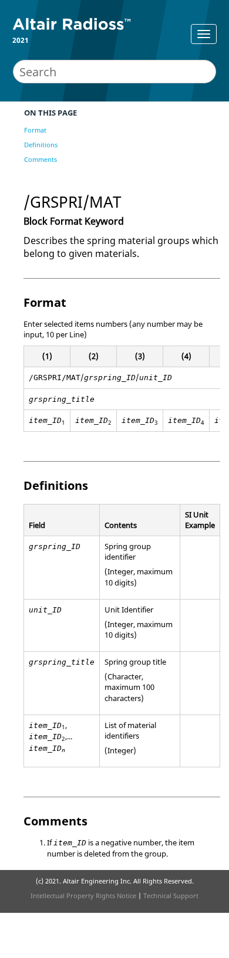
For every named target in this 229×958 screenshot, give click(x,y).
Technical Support (170, 895)
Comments (40, 159)
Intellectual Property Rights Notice (83, 895)
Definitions (41, 144)
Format (35, 130)
